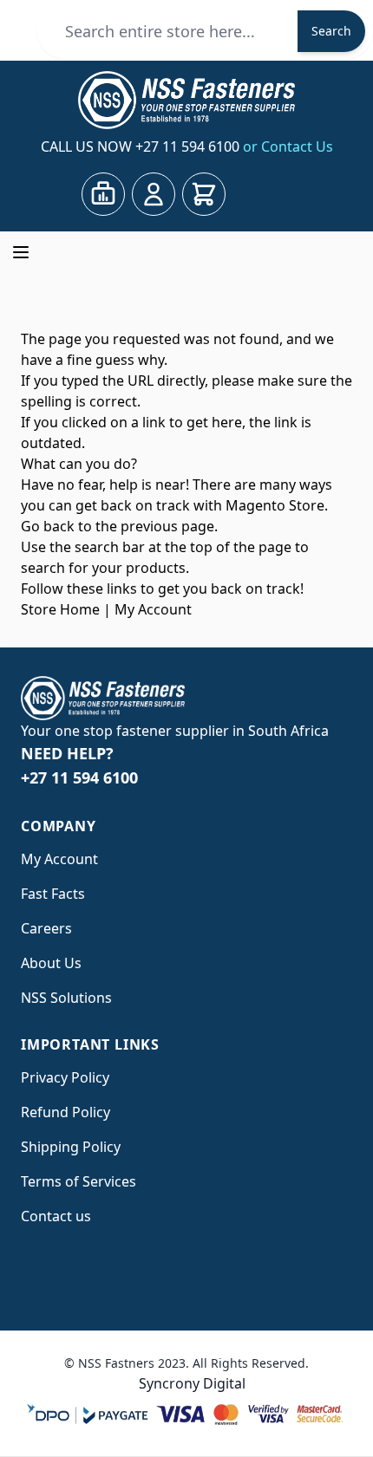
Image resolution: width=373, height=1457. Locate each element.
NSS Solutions (66, 997)
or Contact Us (288, 146)
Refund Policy (65, 1112)
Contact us (56, 1216)
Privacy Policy (65, 1077)
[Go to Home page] (186, 100)
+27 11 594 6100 (189, 146)
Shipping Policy (71, 1146)
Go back (48, 526)
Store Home (60, 609)
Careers (46, 928)
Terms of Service (75, 1181)
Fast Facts (53, 893)
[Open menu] (21, 252)
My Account (153, 609)
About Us (51, 962)
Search (331, 31)
